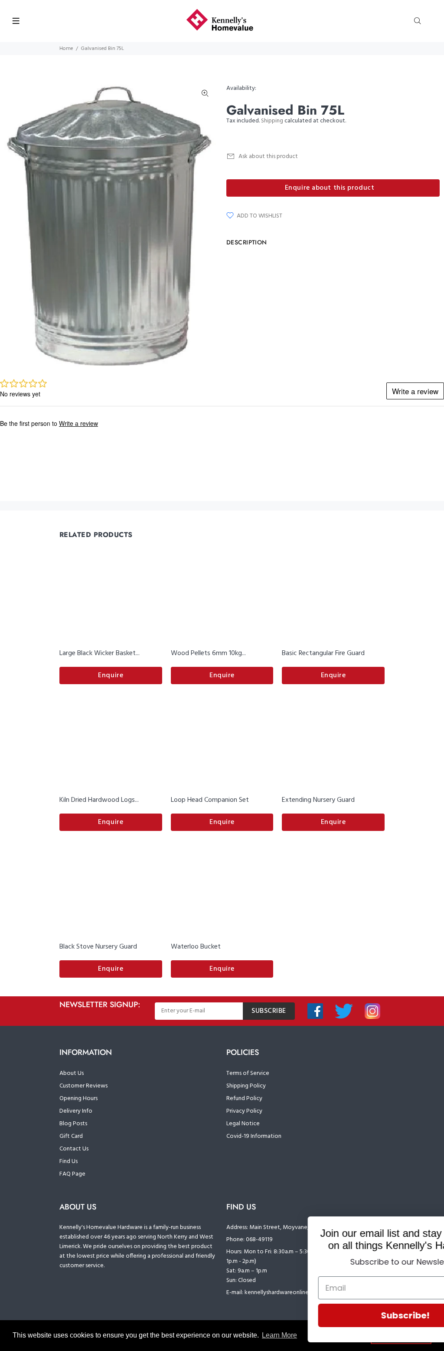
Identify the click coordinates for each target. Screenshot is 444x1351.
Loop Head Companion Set (210, 800)
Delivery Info (75, 1111)
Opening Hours (78, 1099)
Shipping (272, 121)
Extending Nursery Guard (318, 800)
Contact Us (73, 1149)
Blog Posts (73, 1124)
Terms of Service (247, 1073)
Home (66, 48)
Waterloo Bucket (196, 946)
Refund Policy (244, 1099)
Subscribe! (337, 1315)
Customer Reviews (83, 1086)
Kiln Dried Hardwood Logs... (99, 800)
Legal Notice (243, 1124)
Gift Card (71, 1136)
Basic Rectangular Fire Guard (323, 653)
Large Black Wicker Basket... (99, 653)
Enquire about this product (330, 188)
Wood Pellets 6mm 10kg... (208, 653)
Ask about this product (268, 156)
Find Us (68, 1161)
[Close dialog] (424, 1227)
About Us (71, 1073)
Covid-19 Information (253, 1136)
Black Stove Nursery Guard (98, 946)
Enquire (110, 675)
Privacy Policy (244, 1111)
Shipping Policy (246, 1086)
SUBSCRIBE (268, 1011)
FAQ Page (72, 1174)
